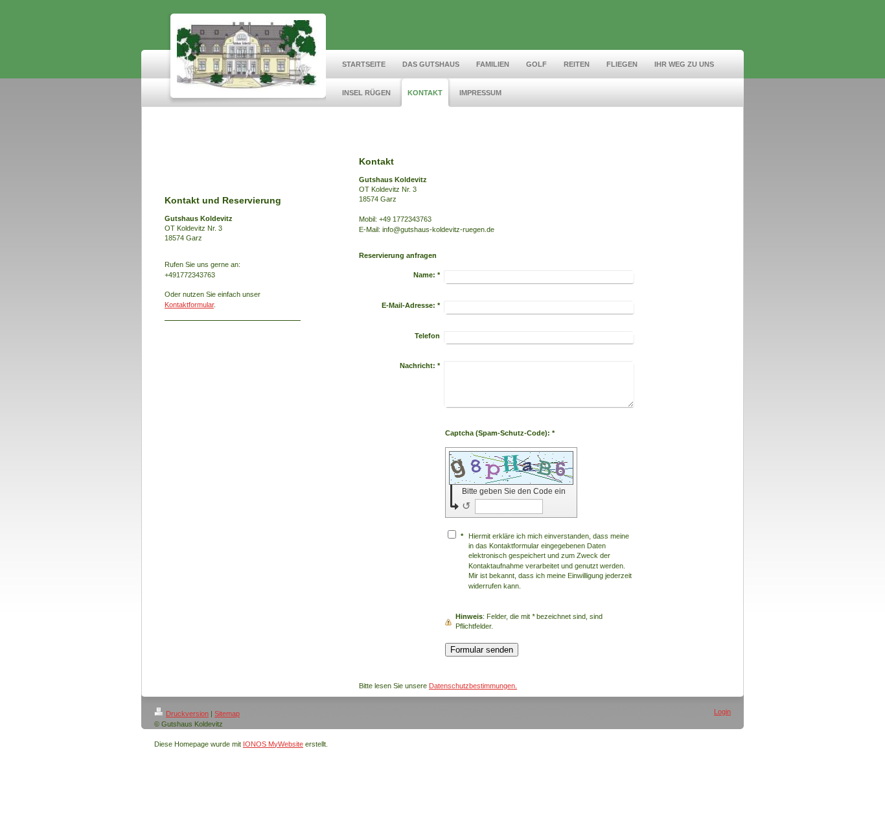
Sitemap (227, 713)
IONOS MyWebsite (273, 744)
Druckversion (187, 713)
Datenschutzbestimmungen (472, 686)
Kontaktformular (189, 304)
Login (722, 712)
